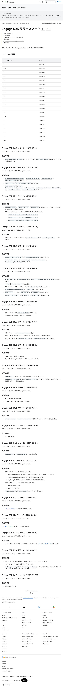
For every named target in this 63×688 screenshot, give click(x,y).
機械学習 (24, 617)
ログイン (59, 2)
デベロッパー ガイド (27, 639)
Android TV (45, 625)
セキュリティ (5, 620)
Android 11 (4, 651)
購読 (24, 680)
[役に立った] (58, 23)
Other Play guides (19, 7)
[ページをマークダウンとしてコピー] (47, 29)
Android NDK (25, 646)
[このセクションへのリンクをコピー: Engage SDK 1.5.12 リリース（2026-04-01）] (40, 168)
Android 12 (4, 649)
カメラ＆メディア (26, 622)
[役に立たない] (60, 23)
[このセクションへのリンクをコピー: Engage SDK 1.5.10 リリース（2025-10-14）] (40, 227)
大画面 (44, 615)
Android (4, 615)
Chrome (4, 663)
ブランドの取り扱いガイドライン (25, 676)
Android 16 (4, 639)
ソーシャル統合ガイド (44, 544)
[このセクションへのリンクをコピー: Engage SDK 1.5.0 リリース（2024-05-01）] (40, 426)
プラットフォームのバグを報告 (50, 636)
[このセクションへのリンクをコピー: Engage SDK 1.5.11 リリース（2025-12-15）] (39, 196)
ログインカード (9, 526)
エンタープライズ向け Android (9, 617)
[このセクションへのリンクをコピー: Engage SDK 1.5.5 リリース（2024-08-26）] (40, 345)
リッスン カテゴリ (10, 508)
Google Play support (47, 641)
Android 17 (4, 636)
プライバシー (25, 625)
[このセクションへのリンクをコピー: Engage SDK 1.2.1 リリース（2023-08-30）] (39, 515)
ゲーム (23, 615)
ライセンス (12, 676)
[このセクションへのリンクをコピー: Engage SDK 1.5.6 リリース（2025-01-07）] (39, 322)
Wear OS (45, 617)
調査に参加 (45, 644)
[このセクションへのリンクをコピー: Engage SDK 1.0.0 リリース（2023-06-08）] (40, 575)
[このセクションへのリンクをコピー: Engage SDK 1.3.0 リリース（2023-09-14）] (40, 498)
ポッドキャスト (5, 630)
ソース (3, 622)
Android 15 (4, 641)
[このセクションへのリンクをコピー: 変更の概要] (11, 156)
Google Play (6, 7)
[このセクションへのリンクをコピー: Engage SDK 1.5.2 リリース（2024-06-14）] (39, 408)
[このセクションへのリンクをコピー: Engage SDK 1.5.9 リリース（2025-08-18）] (39, 246)
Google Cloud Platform (7, 668)
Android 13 (4, 646)
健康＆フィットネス (27, 620)
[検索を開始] (40, 2)
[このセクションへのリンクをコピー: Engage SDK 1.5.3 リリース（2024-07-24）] (40, 388)
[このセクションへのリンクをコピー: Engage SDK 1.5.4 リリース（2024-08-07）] (40, 365)
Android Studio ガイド (27, 636)
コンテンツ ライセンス (28, 598)
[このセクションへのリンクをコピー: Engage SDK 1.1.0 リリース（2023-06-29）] (39, 550)
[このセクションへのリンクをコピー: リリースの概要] (16, 54)
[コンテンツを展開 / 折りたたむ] (12, 34)
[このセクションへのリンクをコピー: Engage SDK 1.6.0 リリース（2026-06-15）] (39, 148)
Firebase (4, 666)
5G (23, 627)
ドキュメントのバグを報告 (49, 639)
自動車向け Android (47, 622)
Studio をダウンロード (27, 644)
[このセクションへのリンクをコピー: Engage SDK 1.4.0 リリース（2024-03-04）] (40, 443)
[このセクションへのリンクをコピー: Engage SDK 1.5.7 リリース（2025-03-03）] (40, 302)
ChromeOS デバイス (48, 620)
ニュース (4, 625)
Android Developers (6, 23)
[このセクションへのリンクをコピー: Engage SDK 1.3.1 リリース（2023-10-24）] (39, 461)
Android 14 (4, 644)
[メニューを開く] (2, 2)
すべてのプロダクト (6, 671)
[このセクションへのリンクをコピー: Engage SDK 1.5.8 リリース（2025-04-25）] (40, 268)
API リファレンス (26, 641)
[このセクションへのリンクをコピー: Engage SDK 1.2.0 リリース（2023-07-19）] (39, 533)
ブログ (3, 627)
